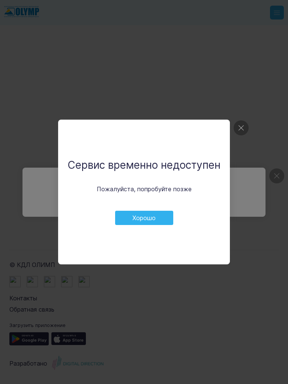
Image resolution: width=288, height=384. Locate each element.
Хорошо (144, 218)
